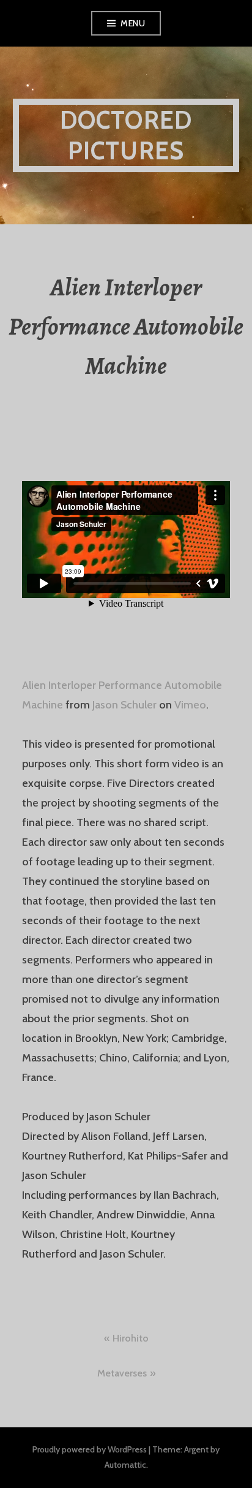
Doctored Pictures (126, 135)
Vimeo (190, 705)
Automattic (125, 1464)
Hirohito (131, 1338)
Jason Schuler (124, 705)
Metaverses (122, 1373)
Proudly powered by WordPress (89, 1449)
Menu (132, 23)
